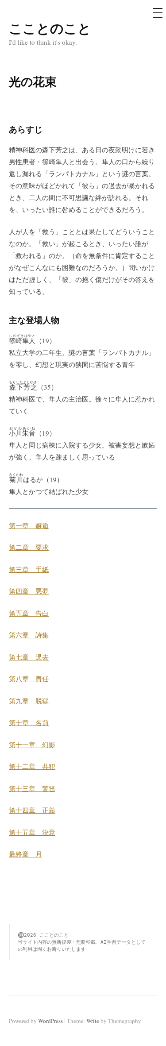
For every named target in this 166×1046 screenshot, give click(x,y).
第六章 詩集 (29, 634)
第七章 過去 (29, 656)
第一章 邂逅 (29, 525)
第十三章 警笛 (32, 788)
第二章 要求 (29, 547)
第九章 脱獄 (29, 700)
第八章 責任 (29, 678)
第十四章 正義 (32, 810)
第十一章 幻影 (32, 744)
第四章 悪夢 (29, 591)
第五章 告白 (29, 613)
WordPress (50, 1021)
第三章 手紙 (29, 569)
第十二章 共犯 (32, 766)
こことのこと (50, 28)
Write (92, 1021)
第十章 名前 (29, 722)
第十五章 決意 (32, 832)
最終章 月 (25, 853)
